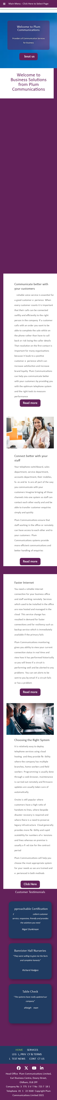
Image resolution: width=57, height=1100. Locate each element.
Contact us (36, 1058)
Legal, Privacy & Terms (27, 1054)
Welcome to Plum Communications (28, 28)
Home (19, 1049)
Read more (30, 403)
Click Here (30, 884)
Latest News (17, 1058)
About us (28, 56)
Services (32, 1049)
